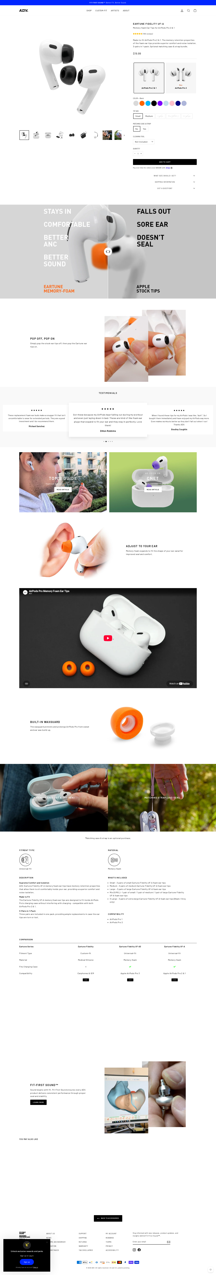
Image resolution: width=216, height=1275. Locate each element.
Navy (178, 103)
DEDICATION (51, 1246)
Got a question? (164, 188)
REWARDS (110, 1238)
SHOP (89, 10)
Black (154, 103)
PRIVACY (109, 1246)
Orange (142, 103)
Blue (148, 103)
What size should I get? (165, 176)
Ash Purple (184, 103)
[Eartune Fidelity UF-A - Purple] (40, 1199)
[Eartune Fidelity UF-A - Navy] (47, 1199)
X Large (187, 116)
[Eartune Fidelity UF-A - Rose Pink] (45, 1199)
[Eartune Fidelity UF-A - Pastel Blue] (42, 1199)
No (136, 129)
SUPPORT (83, 1233)
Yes (144, 129)
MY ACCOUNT (111, 1233)
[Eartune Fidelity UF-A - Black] (38, 1199)
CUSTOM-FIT (101, 10)
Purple (160, 103)
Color (138, 98)
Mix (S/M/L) (173, 116)
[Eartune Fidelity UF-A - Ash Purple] (49, 1199)
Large (160, 116)
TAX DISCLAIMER (86, 1250)
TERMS (109, 1242)
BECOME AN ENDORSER (55, 1242)
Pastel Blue (166, 103)
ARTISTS (115, 10)
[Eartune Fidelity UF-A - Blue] (36, 1199)
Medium (149, 116)
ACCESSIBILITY (112, 1250)
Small (138, 116)
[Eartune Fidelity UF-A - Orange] (33, 1199)
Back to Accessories (110, 1218)
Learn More (38, 1102)
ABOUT (126, 10)
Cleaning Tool (138, 137)
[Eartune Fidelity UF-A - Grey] (31, 1199)
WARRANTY (83, 1246)
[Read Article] (63, 482)
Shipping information (165, 182)
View (85, 979)
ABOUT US (50, 1233)
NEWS (48, 1238)
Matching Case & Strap (142, 124)
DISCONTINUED (52, 1250)
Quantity (136, 149)
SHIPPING (83, 1238)
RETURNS (83, 1242)
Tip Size (136, 111)
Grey (136, 103)
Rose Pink (172, 103)
